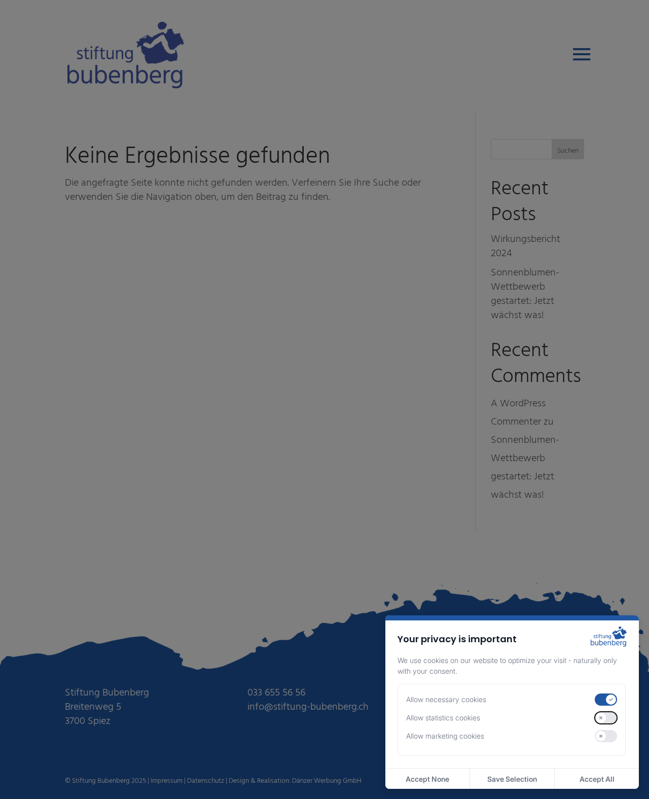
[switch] (606, 699)
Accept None (427, 779)
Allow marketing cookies (445, 736)
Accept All (597, 779)
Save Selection (512, 779)
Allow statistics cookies (443, 717)
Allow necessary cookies (446, 699)
